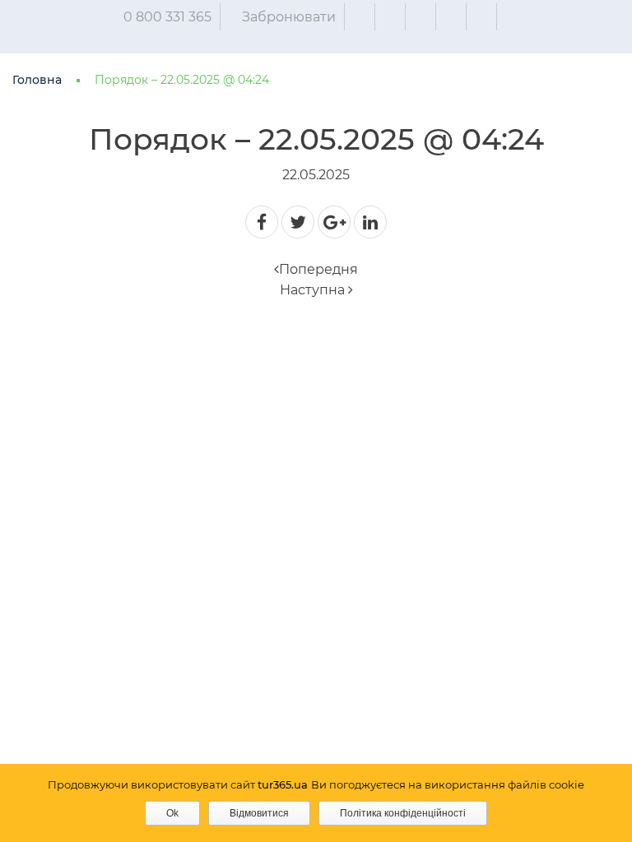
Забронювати (289, 17)
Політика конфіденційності (403, 813)
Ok (172, 813)
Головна (37, 79)
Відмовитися (259, 813)
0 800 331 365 (167, 17)
